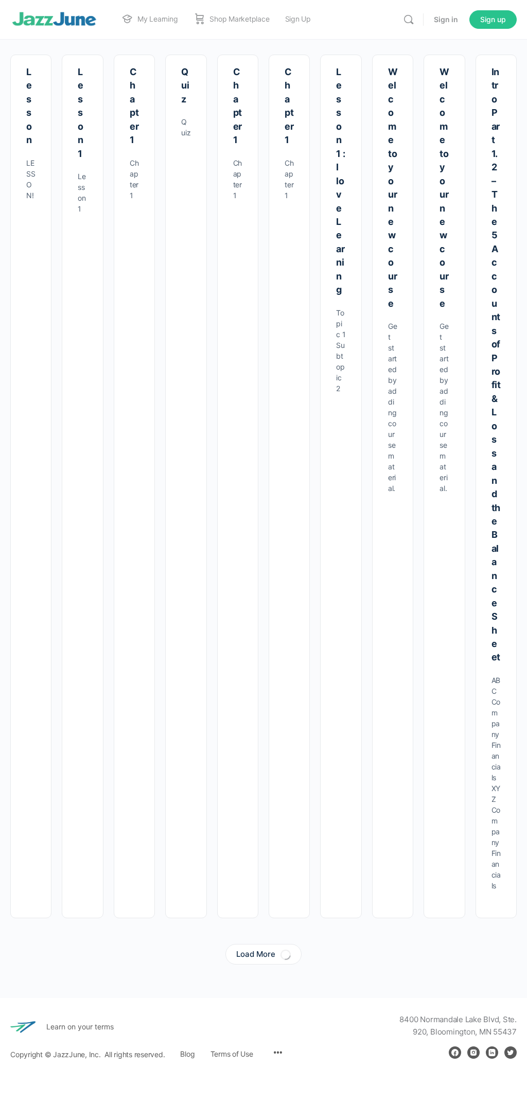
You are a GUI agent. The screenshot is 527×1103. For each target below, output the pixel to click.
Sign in (446, 19)
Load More (255, 954)
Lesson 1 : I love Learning (340, 180)
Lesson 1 (80, 112)
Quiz (185, 85)
